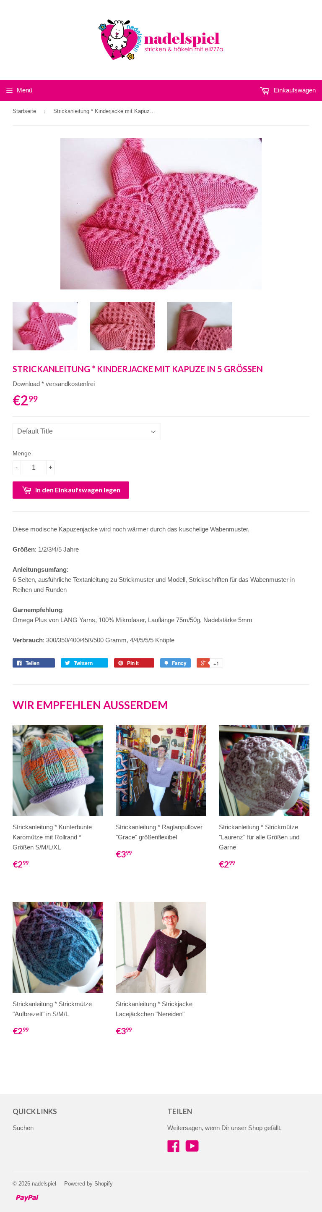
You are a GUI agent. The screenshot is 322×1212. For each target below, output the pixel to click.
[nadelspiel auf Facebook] (173, 1148)
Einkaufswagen (294, 90)
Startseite (24, 111)
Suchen (23, 1127)
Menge (22, 453)
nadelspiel (44, 1183)
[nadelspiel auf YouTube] (192, 1148)
